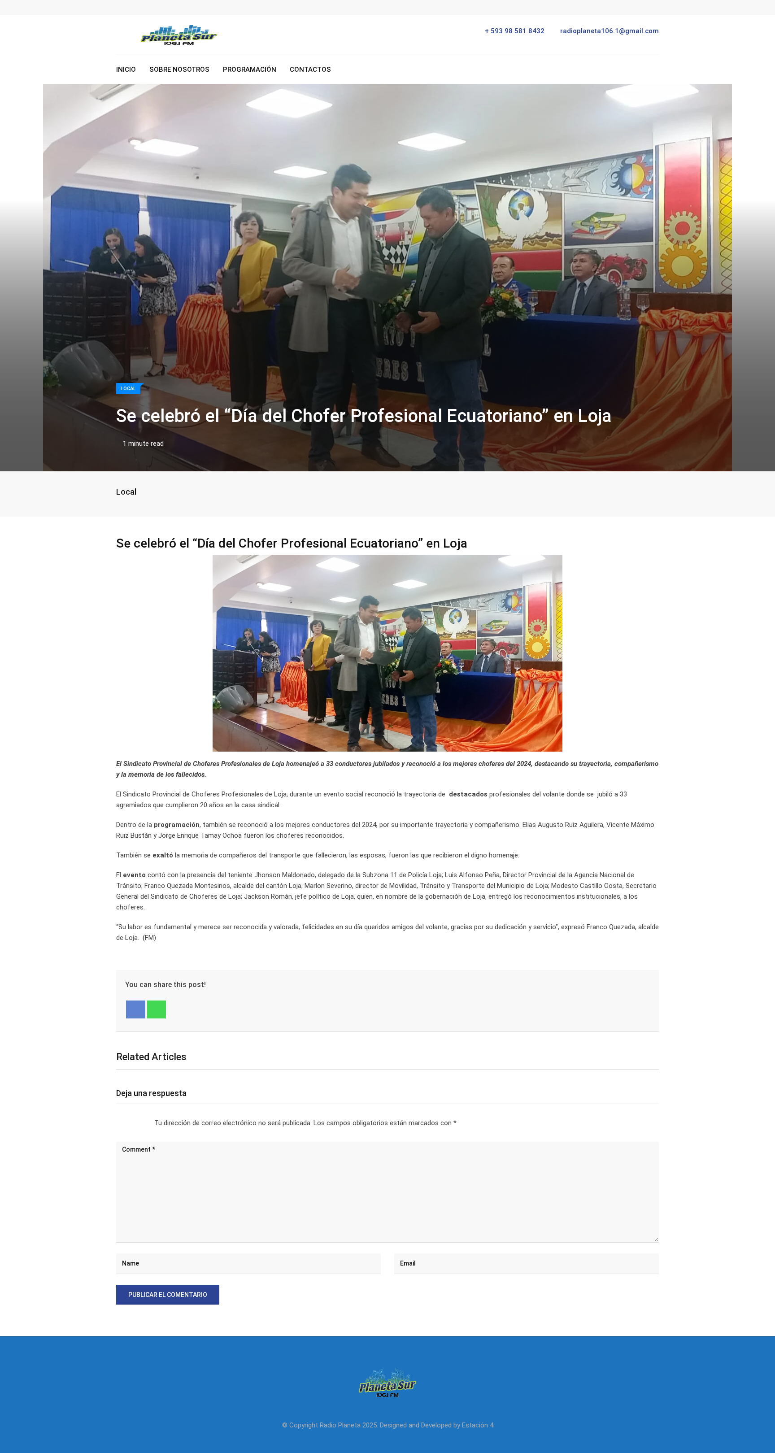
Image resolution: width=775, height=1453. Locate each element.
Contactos (310, 69)
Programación (249, 69)
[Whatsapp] (156, 1009)
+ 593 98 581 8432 (514, 31)
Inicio (126, 69)
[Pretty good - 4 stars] (138, 1123)
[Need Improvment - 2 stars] (123, 1123)
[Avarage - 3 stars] (131, 1123)
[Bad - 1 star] (116, 1123)
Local (126, 491)
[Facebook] (135, 1009)
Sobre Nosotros (179, 69)
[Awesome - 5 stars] (145, 1123)
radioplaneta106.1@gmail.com (609, 31)
